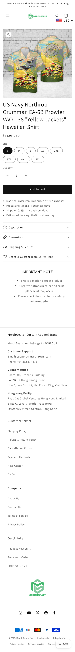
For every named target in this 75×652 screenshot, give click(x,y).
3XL (9, 159)
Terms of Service (18, 515)
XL (42, 150)
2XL (56, 150)
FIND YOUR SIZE (17, 566)
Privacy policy (17, 644)
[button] (7, 16)
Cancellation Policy (20, 448)
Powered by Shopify (39, 638)
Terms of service (36, 644)
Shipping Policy (17, 431)
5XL (38, 159)
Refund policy (59, 638)
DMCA (11, 474)
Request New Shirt (19, 548)
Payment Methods (19, 457)
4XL (23, 159)
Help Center (15, 465)
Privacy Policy (16, 524)
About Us (13, 498)
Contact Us (14, 507)
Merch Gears (22, 638)
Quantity (7, 167)
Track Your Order (18, 557)
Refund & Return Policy (22, 439)
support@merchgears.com (34, 356)
